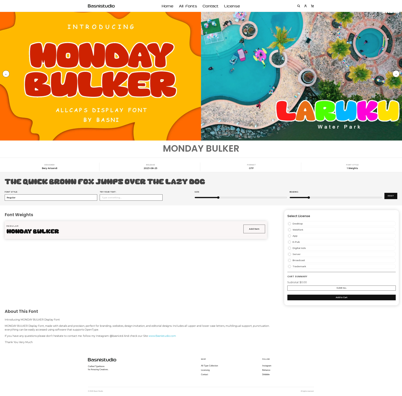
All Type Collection (209, 366)
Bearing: (294, 192)
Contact (204, 374)
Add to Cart (341, 297)
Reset (391, 196)
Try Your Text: (108, 192)
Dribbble (266, 374)
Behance (266, 370)
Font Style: (11, 192)
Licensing (205, 370)
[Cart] (312, 6)
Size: (197, 192)
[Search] (298, 6)
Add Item (254, 229)
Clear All (341, 288)
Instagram (266, 366)
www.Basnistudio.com (162, 335)
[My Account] (305, 6)
